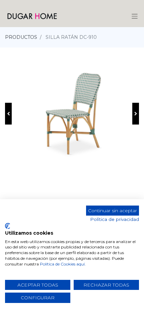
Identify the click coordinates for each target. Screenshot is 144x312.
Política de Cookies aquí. (63, 263)
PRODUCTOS (21, 37)
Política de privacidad (114, 219)
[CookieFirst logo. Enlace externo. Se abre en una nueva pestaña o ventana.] (7, 226)
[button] (8, 114)
